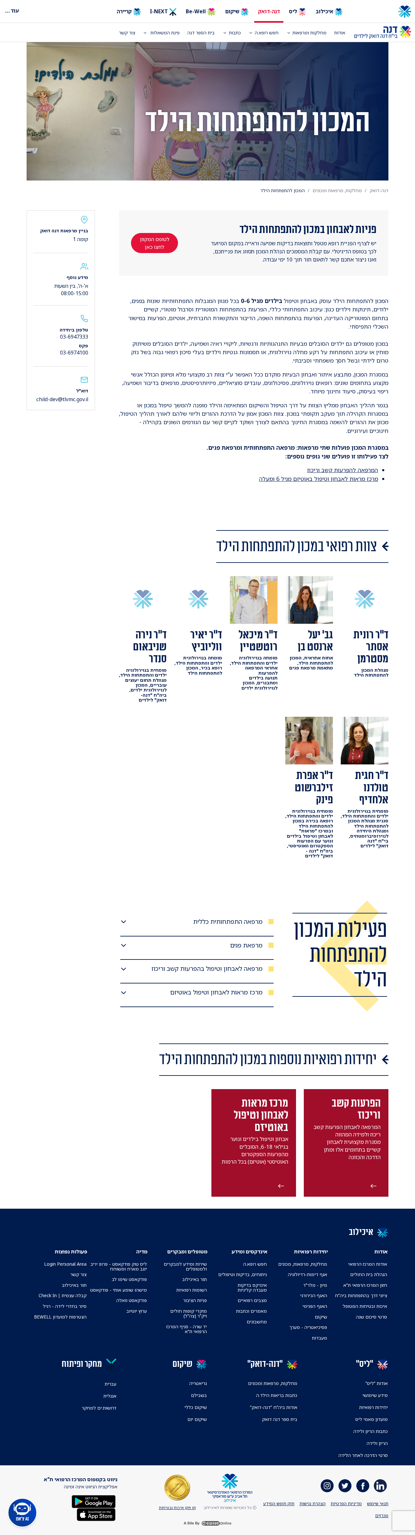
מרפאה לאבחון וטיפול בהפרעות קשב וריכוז (207, 968)
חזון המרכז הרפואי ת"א (365, 1285)
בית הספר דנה (201, 32)
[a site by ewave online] (207, 1523)
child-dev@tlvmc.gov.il (62, 399)
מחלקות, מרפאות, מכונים (302, 1264)
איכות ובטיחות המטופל (365, 1306)
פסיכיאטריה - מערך (308, 1327)
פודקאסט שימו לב (129, 1279)
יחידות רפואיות (373, 1407)
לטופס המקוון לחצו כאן (154, 243)
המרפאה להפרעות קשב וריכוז (342, 470)
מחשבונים (257, 1322)
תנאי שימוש (377, 1503)
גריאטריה (198, 1383)
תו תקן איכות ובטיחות (177, 1507)
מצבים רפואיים (252, 1300)
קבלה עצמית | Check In (63, 1295)
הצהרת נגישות (313, 1503)
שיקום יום (197, 1419)
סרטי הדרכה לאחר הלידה (363, 1455)
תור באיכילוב (194, 1279)
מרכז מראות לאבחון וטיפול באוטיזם (216, 992)
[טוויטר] (344, 1485)
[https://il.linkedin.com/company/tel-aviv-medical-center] (380, 1485)
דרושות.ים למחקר (99, 1408)
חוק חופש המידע (278, 1503)
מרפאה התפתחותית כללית (228, 921)
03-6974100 (74, 352)
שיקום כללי (195, 1407)
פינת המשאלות (164, 32)
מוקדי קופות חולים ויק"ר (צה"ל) (188, 1313)
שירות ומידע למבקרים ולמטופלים (185, 1266)
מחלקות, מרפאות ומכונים (337, 190)
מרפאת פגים (246, 945)
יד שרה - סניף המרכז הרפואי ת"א (186, 1328)
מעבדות (319, 1338)
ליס (293, 11)
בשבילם (199, 1395)
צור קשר (127, 32)
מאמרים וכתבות (251, 1311)
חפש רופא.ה (255, 1264)
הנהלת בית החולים (368, 1274)
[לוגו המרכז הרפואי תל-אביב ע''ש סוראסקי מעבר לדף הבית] (382, 11)
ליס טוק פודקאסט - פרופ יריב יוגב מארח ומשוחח (118, 1266)
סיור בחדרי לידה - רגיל (65, 1306)
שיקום (233, 11)
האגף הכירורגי (313, 1295)
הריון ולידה (377, 1443)
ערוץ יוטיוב (136, 1311)
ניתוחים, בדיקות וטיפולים (242, 1274)
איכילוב (325, 11)
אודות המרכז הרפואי (367, 1264)
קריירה (125, 11)
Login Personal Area (65, 1264)
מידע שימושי (375, 1395)
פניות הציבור (195, 1300)
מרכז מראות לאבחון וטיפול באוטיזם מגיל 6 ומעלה (318, 479)
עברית (110, 1384)
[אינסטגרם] (327, 1485)
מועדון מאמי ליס (371, 1419)
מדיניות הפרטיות (346, 1503)
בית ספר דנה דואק (279, 1419)
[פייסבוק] (362, 1485)
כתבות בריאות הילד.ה (276, 1395)
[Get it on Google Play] (94, 1501)
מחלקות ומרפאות (309, 32)
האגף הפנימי (314, 1306)
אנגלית (109, 1396)
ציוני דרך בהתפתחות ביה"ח (361, 1295)
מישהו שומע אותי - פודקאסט (118, 1290)
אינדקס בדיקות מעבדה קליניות (252, 1287)
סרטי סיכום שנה (371, 1317)
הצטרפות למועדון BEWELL (60, 1317)
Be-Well (196, 11)
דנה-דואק (269, 11)
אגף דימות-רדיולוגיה (307, 1274)
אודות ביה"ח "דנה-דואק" (273, 1407)
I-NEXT (159, 11)
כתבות (235, 32)
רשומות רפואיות (191, 1290)
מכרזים (381, 1515)
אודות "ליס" (376, 1383)
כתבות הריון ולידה (370, 1431)
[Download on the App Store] (96, 1514)
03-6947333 (74, 336)
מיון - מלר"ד (315, 1285)
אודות (339, 32)
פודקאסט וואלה (131, 1300)
